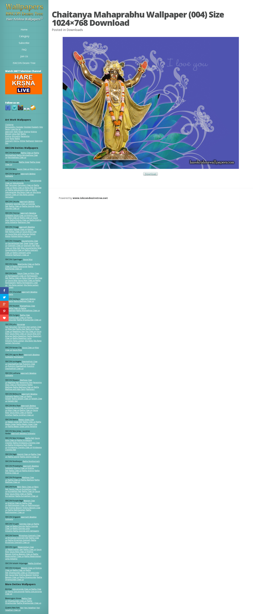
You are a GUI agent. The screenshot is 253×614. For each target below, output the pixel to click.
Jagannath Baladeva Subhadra (20, 374)
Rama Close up (18, 187)
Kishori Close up (15, 231)
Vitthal (22, 141)
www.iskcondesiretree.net (90, 198)
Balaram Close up (28, 568)
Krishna (27, 131)
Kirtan (20, 131)
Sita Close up (30, 331)
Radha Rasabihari (20, 336)
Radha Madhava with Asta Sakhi (22, 388)
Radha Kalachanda (20, 266)
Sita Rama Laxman (15, 285)
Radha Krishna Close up (19, 220)
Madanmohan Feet (15, 549)
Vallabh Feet (13, 401)
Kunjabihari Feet (14, 491)
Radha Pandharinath (31, 461)
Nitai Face (12, 329)
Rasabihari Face (19, 331)
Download (150, 174)
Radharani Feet (24, 222)
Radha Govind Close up (29, 456)
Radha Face (20, 329)
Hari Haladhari (30, 607)
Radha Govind (13, 456)
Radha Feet (29, 438)
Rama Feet (29, 187)
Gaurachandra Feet (15, 243)
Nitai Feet (16, 248)
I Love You (14, 129)
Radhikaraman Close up (17, 505)
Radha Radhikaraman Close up (18, 511)
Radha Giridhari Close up (23, 415)
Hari (22, 607)
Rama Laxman (18, 340)
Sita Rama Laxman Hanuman (19, 195)
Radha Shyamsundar (27, 577)
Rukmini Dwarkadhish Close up (19, 367)
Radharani (30, 141)
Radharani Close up (21, 255)
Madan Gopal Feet (15, 422)
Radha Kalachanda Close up (19, 267)
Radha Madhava (27, 480)
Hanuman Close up (25, 185)
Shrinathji (16, 136)
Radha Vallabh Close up (21, 398)
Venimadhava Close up (17, 157)
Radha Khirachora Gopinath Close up (20, 541)
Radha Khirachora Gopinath (19, 540)
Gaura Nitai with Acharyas (18, 234)
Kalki (16, 131)
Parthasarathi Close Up (17, 276)
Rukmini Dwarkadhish (17, 366)
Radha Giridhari (34, 563)
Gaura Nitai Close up (26, 280)
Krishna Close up (20, 468)
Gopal (26, 243)
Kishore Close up (20, 229)
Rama (12, 138)
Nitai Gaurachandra (29, 248)
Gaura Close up (23, 169)
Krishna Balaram (15, 507)
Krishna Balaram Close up (22, 554)
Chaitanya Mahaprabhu (10, 125)
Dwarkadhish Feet (15, 364)
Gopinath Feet (29, 245)
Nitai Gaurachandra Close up (23, 249)
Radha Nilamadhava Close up (28, 310)
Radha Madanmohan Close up (21, 555)
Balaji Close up (28, 486)
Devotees (27, 127)
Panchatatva (18, 357)
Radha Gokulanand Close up (19, 190)
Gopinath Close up (15, 245)
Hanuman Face (24, 327)
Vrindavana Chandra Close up (20, 447)
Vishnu (16, 141)
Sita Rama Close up (24, 192)
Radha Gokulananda (16, 591)
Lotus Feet (16, 134)
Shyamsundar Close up (17, 317)
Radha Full (30, 329)
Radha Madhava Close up (24, 301)
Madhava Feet (13, 382)
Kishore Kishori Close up (20, 236)
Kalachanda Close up (26, 264)
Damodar (19, 127)
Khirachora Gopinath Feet (18, 538)
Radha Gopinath (12, 139)
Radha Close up (27, 153)
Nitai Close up (35, 169)
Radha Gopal (24, 162)
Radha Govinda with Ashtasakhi (26, 531)
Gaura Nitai (28, 259)
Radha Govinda (28, 206)
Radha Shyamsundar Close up (29, 320)
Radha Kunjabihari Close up (26, 496)
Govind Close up (23, 454)
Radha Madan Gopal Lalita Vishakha (22, 426)
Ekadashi (35, 127)
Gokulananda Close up (21, 589)
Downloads (75, 30)
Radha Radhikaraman (16, 510)
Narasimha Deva (26, 382)
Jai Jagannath (13, 130)
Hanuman (13, 185)
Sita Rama (29, 340)
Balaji (19, 486)
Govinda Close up (21, 204)
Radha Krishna (28, 470)
